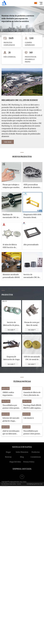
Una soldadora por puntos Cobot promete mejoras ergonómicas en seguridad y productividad (12, 406)
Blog (22, 457)
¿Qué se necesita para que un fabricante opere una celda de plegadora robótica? (11, 432)
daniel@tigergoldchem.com (34, 484)
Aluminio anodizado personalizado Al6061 (11, 275)
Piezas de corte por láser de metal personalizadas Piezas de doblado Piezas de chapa (32, 324)
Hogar (8, 452)
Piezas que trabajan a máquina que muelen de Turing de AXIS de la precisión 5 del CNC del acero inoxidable (11, 186)
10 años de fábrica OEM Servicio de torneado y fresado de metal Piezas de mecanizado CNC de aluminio (11, 246)
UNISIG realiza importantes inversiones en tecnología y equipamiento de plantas (9, 394)
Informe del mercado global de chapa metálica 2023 (11, 419)
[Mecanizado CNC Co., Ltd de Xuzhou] (4, 3)
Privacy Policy (28, 462)
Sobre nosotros (22, 452)
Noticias (8, 457)
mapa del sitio (15, 462)
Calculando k (28, 418)
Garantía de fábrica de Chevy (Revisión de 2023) (32, 394)
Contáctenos (36, 457)
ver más (7, 142)
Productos (36, 452)
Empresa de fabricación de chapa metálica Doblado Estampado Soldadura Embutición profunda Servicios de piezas (11, 358)
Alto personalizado (31, 245)
